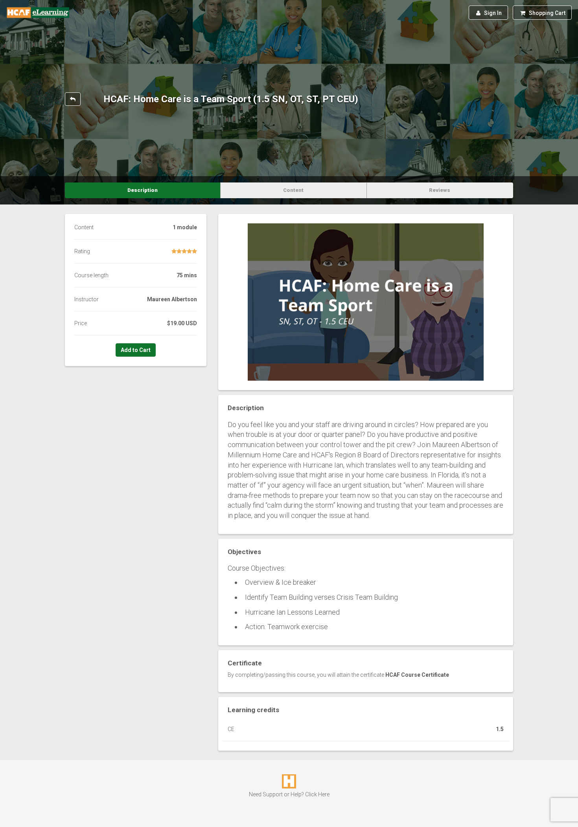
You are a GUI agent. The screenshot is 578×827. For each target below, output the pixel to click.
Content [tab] (293, 190)
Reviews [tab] (439, 190)
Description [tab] (142, 190)
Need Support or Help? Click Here (289, 794)
